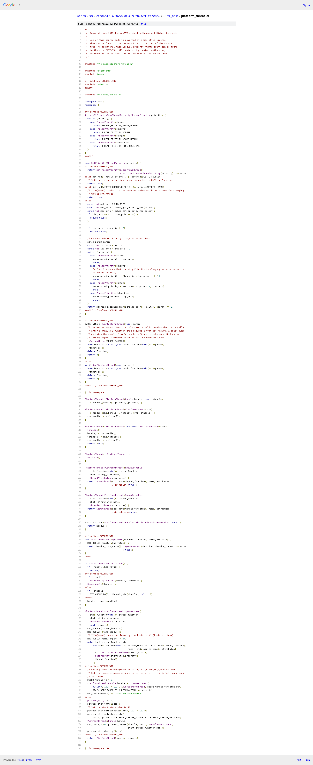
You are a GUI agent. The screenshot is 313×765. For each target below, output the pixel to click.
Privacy (28, 759)
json (307, 759)
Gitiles (19, 759)
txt (299, 759)
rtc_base (172, 16)
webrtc (82, 16)
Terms (37, 759)
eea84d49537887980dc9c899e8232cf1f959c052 (128, 16)
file (143, 23)
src (91, 16)
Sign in (306, 5)
